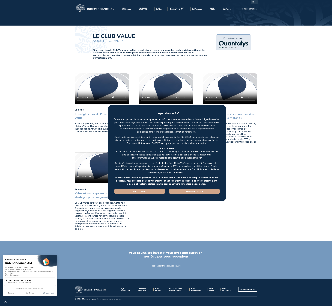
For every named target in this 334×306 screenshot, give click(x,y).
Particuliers (140, 191)
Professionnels (194, 191)
